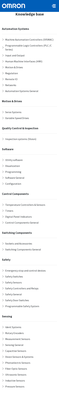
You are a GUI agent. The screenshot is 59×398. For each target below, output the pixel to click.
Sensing (7, 316)
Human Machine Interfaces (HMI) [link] (23, 61)
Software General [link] (14, 177)
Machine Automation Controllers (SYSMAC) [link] (29, 39)
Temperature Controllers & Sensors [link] (25, 204)
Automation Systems (15, 29)
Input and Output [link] (15, 55)
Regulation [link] (11, 73)
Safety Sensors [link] (13, 282)
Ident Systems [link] (13, 327)
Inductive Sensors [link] (15, 380)
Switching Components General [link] (23, 249)
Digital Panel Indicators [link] (18, 216)
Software (7, 149)
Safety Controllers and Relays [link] (22, 288)
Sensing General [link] (14, 345)
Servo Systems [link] (13, 112)
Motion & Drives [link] (14, 67)
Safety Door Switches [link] (17, 300)
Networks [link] (10, 85)
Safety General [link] (13, 294)
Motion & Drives (12, 101)
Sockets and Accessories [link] (18, 243)
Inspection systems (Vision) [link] (20, 139)
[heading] (29, 40)
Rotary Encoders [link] (14, 333)
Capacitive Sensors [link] (15, 350)
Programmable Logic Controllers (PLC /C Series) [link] (28, 47)
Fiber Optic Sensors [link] (16, 368)
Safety (6, 259)
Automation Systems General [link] (21, 91)
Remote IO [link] (11, 79)
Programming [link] (13, 171)
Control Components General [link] (22, 222)
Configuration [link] (13, 183)
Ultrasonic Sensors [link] (15, 374)
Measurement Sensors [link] (17, 339)
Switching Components (17, 233)
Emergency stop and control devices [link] (25, 270)
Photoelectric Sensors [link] (17, 362)
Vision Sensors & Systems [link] (19, 356)
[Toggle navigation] (53, 6)
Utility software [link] (14, 160)
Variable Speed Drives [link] (17, 118)
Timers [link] (9, 210)
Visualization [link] (12, 166)
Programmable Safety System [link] (22, 306)
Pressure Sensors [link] (14, 386)
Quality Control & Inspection (20, 128)
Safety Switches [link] (14, 276)
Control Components (15, 194)
